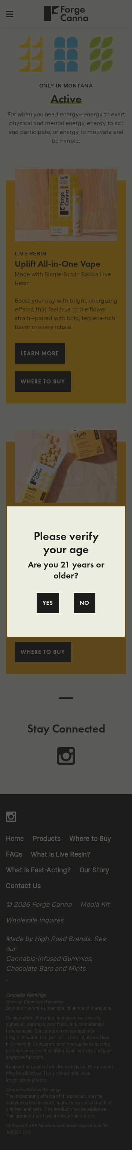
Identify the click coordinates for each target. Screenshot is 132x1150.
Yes (48, 603)
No (84, 603)
